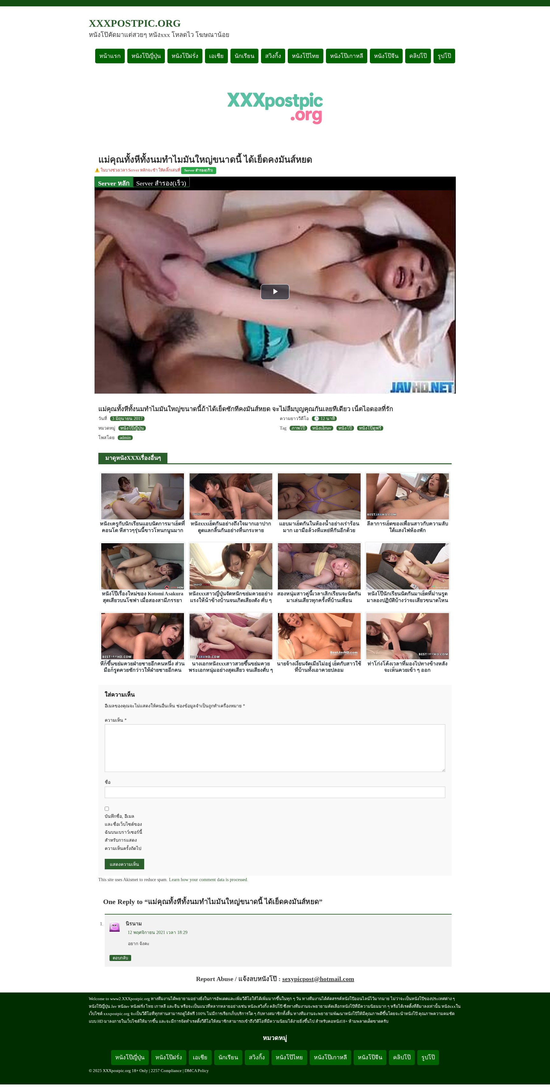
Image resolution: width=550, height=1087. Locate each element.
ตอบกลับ (120, 958)
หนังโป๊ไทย (305, 56)
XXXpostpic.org (135, 23)
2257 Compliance (166, 1070)
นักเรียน (244, 56)
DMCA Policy (197, 1070)
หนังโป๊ (345, 428)
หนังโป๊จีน (386, 56)
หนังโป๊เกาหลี (346, 56)
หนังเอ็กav (321, 428)
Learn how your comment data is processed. (208, 879)
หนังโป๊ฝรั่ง (185, 56)
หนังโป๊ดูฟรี (370, 428)
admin (125, 437)
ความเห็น (116, 720)
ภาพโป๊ (298, 428)
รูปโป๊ (444, 56)
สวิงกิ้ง (273, 56)
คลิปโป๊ (418, 56)
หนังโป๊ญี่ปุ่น (146, 56)
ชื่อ (107, 782)
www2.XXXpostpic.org (130, 998)
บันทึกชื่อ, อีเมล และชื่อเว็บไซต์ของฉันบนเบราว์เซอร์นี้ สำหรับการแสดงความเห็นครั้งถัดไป (123, 832)
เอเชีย (216, 56)
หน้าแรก (110, 56)
